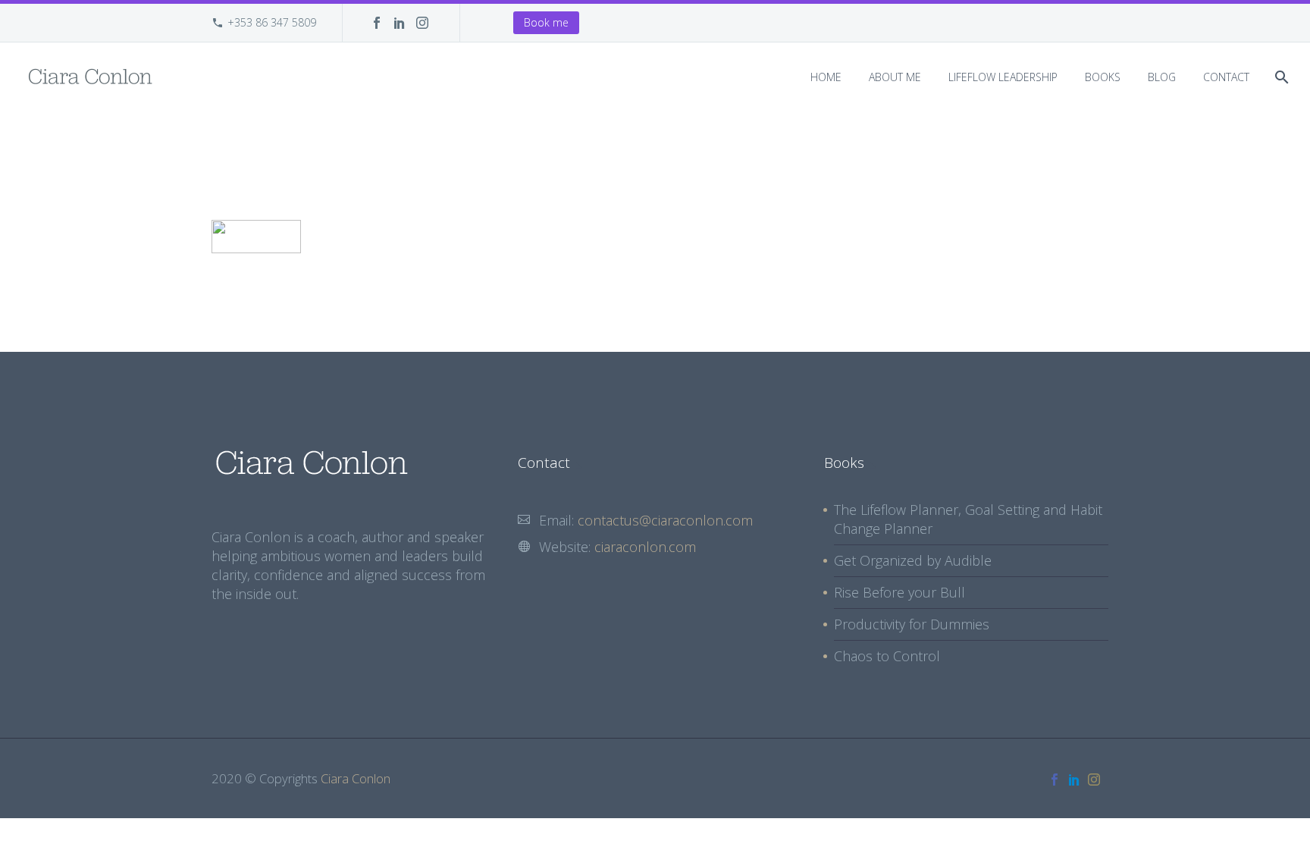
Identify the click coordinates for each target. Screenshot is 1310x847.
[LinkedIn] (399, 23)
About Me (895, 77)
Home (825, 77)
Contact (1226, 77)
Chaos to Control (887, 656)
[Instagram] (422, 23)
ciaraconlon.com (645, 547)
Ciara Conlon (355, 778)
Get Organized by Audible (913, 560)
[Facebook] (376, 23)
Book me (546, 22)
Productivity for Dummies (911, 624)
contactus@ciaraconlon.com (665, 520)
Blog (1162, 77)
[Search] (1280, 76)
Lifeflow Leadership (1003, 77)
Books (1102, 77)
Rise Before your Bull (899, 592)
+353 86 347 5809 (271, 22)
